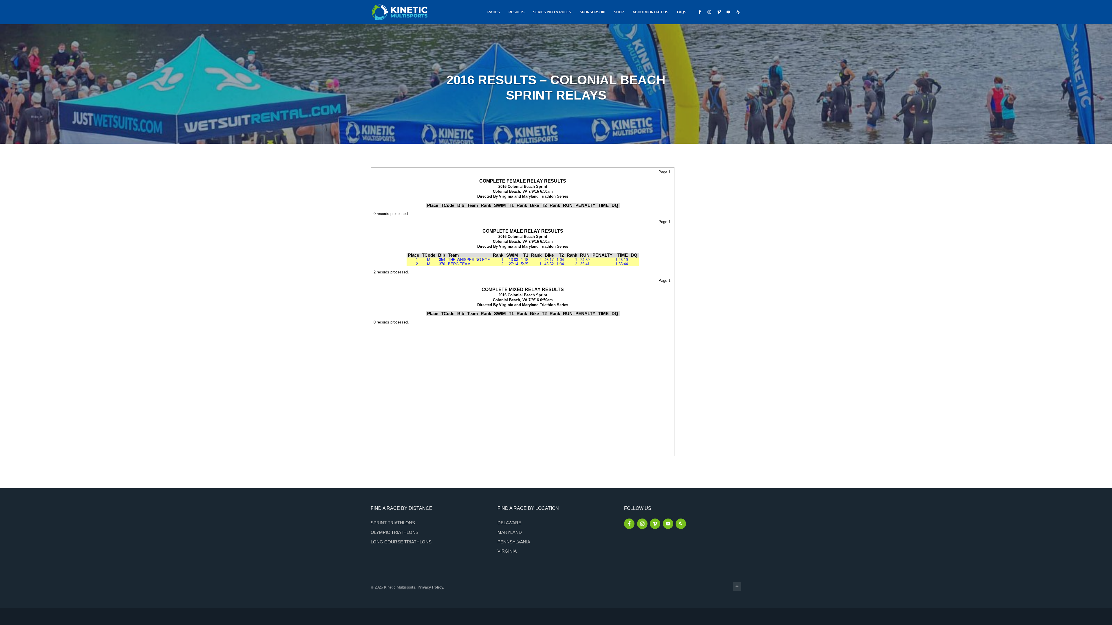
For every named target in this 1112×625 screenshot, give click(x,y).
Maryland (510, 532)
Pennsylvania (514, 541)
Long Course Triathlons (401, 541)
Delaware (509, 522)
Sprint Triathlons (393, 522)
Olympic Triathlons (394, 532)
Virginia (507, 551)
